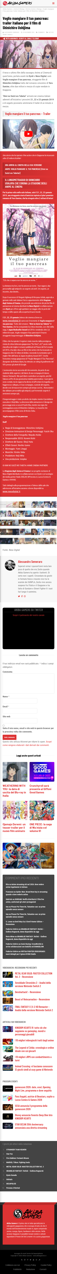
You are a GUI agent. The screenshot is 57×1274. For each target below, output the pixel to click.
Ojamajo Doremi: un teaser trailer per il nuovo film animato (14, 827)
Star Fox (9, 1154)
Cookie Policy (46, 1265)
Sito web (6, 716)
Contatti (43, 1269)
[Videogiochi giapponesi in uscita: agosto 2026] (28, 868)
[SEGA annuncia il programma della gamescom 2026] (8, 1109)
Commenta (7, 671)
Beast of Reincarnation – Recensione (32, 999)
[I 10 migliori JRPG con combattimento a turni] (8, 1060)
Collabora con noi (12, 1265)
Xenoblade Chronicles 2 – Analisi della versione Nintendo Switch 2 (33, 984)
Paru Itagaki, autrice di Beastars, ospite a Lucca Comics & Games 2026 (34, 1098)
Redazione (30, 1269)
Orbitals (9, 1179)
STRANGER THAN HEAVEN (16, 1150)
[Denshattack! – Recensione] (8, 995)
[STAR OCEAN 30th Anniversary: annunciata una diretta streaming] (8, 1128)
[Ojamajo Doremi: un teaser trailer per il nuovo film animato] (15, 819)
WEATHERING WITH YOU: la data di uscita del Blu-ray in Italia (14, 790)
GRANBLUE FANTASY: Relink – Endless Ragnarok (24, 1171)
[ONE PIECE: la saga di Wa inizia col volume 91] (42, 819)
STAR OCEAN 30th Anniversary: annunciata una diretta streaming (31, 1126)
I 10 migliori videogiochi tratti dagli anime (34, 1040)
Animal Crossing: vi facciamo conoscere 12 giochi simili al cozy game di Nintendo (34, 1068)
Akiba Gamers (7, 9)
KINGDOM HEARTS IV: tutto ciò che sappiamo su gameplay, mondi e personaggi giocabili (31, 1031)
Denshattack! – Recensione (28, 992)
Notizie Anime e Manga (33, 9)
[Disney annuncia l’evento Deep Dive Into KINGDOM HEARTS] (8, 1119)
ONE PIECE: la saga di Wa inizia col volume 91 (41, 827)
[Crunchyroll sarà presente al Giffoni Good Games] (42, 781)
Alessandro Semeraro (11, 32)
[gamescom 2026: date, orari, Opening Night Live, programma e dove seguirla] (8, 1091)
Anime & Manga (19, 9)
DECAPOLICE (11, 1184)
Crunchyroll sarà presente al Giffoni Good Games (40, 789)
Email (5, 706)
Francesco (10, 892)
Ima (7, 907)
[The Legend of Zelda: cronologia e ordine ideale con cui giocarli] (8, 1051)
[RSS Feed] (21, 1259)
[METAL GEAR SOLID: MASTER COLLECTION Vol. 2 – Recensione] (8, 977)
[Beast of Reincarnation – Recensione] (8, 1003)
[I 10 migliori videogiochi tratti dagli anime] (8, 1044)
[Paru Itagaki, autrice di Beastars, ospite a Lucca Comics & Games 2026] (8, 1100)
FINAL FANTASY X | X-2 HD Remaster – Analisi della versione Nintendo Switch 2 (34, 1008)
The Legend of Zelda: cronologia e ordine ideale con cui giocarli (34, 1049)
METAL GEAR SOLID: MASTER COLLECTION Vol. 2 (25, 1167)
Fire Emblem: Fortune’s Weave (17, 1158)
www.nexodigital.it (11, 320)
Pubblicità (17, 1269)
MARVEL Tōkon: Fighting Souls (18, 1162)
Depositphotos (38, 1253)
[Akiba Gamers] (18, 5)
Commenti (41, 32)
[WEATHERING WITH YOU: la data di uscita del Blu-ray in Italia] (15, 781)
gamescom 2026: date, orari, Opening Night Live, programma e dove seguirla (33, 1089)
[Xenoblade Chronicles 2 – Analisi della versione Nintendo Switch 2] (8, 986)
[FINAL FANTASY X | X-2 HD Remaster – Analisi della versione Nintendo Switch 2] (8, 1010)
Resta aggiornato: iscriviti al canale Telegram (22, 38)
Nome (5, 696)
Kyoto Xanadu (11, 1175)
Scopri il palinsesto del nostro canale (28, 615)
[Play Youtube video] (28, 133)
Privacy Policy (30, 1265)
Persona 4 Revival (13, 1188)
